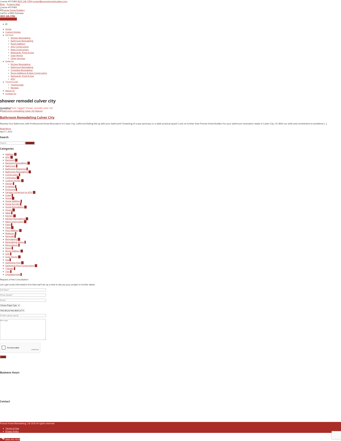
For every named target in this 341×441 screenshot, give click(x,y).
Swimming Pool (13, 262)
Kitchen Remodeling (15, 218)
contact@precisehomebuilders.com (50, 1)
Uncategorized (12, 274)
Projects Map (13, 4)
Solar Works (11, 256)
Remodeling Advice (14, 242)
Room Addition (12, 251)
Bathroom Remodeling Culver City (27, 117)
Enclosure (10, 189)
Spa (7, 259)
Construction (11, 174)
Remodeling (11, 239)
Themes (9, 268)
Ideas (8, 212)
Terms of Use (12, 428)
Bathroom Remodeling (16, 171)
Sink (7, 253)
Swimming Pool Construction (19, 265)
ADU (7, 157)
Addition (9, 154)
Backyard (10, 160)
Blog (2, 4)
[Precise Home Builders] (12, 10)
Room (8, 248)
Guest (8, 195)
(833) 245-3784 (24, 1)
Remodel (9, 236)
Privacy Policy (12, 431)
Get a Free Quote (8, 19)
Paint (8, 224)
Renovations (11, 245)
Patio (8, 227)
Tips (7, 271)
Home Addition (12, 201)
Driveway (10, 186)
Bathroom (10, 166)
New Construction (14, 221)
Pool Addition (12, 230)
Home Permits (12, 204)
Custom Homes (13, 180)
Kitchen (9, 215)
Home (3, 108)
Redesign (10, 233)
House (8, 210)
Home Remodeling (14, 207)
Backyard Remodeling (16, 163)
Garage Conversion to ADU (18, 192)
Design (8, 183)
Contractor (10, 177)
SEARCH (29, 143)
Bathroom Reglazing (15, 168)
